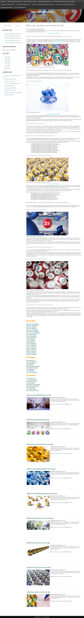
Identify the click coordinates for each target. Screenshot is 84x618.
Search (17, 25)
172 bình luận (69, 527)
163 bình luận (69, 601)
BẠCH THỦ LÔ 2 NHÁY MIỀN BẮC (33, 333)
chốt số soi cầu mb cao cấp (14, 1)
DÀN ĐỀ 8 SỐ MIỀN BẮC (31, 352)
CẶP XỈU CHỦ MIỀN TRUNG (32, 380)
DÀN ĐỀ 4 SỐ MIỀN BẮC (31, 349)
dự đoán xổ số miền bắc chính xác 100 (66, 4)
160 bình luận (69, 502)
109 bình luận (69, 576)
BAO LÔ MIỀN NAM (30, 369)
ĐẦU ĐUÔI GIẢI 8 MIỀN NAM (32, 367)
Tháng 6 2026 (7, 57)
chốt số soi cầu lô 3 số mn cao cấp (38, 592)
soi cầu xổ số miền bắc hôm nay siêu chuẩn (63, 1)
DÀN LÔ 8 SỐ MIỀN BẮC (31, 346)
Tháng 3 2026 (7, 63)
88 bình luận (69, 428)
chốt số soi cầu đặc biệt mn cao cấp (39, 395)
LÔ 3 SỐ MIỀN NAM (30, 371)
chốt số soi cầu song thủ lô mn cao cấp (40, 444)
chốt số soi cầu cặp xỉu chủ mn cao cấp (40, 518)
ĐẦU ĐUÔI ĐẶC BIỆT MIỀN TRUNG (33, 384)
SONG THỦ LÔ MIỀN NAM (31, 372)
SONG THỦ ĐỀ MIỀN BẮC (31, 336)
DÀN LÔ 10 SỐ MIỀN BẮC (31, 348)
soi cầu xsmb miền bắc (20, 7)
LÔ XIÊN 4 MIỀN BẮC (30, 342)
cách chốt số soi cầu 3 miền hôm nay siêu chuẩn (43, 4)
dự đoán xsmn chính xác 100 (45, 1)
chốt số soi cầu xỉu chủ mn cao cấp (38, 567)
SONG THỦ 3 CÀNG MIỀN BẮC (32, 325)
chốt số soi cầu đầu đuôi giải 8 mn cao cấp (41, 469)
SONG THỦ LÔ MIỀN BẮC (31, 328)
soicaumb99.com (42, 11)
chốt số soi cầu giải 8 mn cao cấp (38, 419)
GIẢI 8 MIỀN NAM (29, 364)
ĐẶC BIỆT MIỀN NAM (30, 363)
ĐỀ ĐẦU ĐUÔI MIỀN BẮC (31, 337)
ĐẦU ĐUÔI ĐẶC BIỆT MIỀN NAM (32, 366)
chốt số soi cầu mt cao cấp (29, 1)
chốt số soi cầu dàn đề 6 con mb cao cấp (12, 38)
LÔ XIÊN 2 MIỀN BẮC (30, 339)
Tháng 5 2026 (7, 59)
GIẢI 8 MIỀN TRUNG (30, 383)
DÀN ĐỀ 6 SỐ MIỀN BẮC (31, 351)
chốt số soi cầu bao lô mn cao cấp (38, 543)
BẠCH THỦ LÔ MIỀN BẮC (31, 327)
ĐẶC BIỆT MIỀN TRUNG (31, 381)
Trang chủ (3, 1)
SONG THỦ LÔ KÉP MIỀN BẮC (32, 331)
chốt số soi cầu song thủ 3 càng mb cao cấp (13, 42)
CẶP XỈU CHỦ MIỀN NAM (31, 361)
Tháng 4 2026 (7, 61)
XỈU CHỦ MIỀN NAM (30, 360)
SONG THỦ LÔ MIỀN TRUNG (32, 390)
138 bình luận (69, 453)
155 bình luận (69, 404)
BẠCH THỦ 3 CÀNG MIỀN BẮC (32, 324)
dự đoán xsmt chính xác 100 (7, 4)
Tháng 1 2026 (7, 68)
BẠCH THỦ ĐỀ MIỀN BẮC (31, 334)
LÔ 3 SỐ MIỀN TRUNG (30, 389)
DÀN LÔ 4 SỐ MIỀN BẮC (31, 343)
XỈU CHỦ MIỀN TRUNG (31, 378)
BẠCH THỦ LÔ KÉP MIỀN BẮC (32, 330)
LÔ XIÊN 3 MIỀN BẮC (30, 340)
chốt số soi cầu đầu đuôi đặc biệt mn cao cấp (42, 493)
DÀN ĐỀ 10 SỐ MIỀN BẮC (31, 354)
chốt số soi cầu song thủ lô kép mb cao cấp (13, 33)
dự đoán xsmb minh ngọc (7, 7)
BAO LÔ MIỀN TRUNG (30, 387)
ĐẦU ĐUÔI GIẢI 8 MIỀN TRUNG (32, 386)
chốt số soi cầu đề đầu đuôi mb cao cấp (12, 40)
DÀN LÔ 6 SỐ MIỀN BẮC (31, 345)
